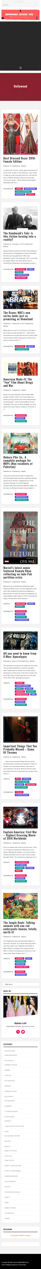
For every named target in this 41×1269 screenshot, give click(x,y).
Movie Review (20, 421)
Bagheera (19, 958)
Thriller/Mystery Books (14, 1126)
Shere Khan (20, 964)
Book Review (20, 269)
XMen (33, 694)
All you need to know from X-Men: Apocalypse (19, 655)
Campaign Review (11, 1176)
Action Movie (20, 415)
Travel (7, 1218)
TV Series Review (22, 275)
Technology (9, 1213)
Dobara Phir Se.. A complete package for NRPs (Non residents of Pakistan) (18, 462)
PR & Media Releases (12, 1192)
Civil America (20, 865)
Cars (7, 1202)
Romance (8, 1106)
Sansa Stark (31, 784)
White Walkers (21, 787)
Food (7, 1131)
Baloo (29, 958)
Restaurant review (12, 1136)
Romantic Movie (21, 499)
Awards (19, 188)
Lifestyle (31, 194)
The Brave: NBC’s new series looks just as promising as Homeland (18, 315)
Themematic (22, 1265)
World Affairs (21, 277)
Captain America (22, 862)
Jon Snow (19, 784)
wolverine (30, 691)
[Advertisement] (20, 43)
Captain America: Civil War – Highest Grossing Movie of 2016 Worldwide (20, 835)
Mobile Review (10, 1208)
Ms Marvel (19, 606)
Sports (7, 1187)
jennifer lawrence (22, 685)
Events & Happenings (23, 191)
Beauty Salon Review (13, 1165)
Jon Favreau (20, 961)
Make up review (11, 1151)
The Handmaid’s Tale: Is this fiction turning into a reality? (19, 236)
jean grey (19, 683)
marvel (31, 603)
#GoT (18, 778)
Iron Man (30, 868)
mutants (29, 688)
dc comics (19, 868)
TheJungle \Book (22, 967)
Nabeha (23, 166)
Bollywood (9, 1096)
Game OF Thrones (22, 781)
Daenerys (26, 778)
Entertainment (30, 188)
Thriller (19, 272)
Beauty (7, 1146)
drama (31, 269)
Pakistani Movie (21, 497)
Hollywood (20, 194)
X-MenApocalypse (22, 694)
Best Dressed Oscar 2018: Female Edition (19, 159)
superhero (20, 691)
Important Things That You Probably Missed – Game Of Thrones (20, 749)
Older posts (9, 984)
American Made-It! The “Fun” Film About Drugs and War (18, 382)
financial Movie (11, 1091)
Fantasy (8, 1121)
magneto (19, 688)
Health (7, 1197)
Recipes (8, 1141)
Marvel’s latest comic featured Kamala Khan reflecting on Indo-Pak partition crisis (17, 572)
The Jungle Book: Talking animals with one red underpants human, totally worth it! (20, 927)
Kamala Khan (20, 603)
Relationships (10, 1181)
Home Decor (9, 1160)
